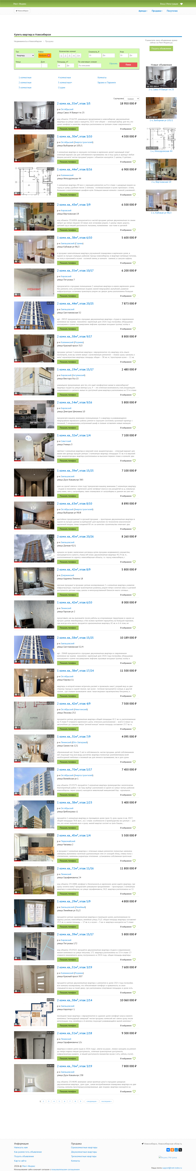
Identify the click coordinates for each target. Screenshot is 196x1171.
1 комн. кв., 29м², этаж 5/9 (74, 901)
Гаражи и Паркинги (107, 82)
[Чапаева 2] (34, 847)
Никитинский (80, 709)
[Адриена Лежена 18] (34, 581)
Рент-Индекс (28, 1166)
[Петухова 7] (34, 282)
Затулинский (78, 375)
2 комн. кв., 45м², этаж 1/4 (74, 835)
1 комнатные (25, 77)
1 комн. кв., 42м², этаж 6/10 (74, 602)
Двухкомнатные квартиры (84, 1151)
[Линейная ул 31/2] (34, 913)
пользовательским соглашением (65, 1169)
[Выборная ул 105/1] (34, 148)
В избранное (126, 129)
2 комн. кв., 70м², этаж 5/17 (74, 769)
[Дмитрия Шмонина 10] (34, 414)
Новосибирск (22, 11)
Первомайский (68, 841)
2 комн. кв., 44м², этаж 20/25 (75, 303)
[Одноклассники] (172, 1150)
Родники (79, 342)
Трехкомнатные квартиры (83, 1156)
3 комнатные (25, 87)
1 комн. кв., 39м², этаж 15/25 (75, 470)
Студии (61, 87)
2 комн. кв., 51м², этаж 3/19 (74, 967)
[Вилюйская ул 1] (34, 781)
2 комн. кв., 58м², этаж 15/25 (75, 638)
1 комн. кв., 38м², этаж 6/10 (74, 237)
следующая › (92, 1101)
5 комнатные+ (65, 82)
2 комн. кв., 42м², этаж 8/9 (74, 569)
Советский (66, 441)
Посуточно (172, 10)
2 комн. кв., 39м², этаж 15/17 (75, 934)
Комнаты (102, 77)
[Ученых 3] (34, 447)
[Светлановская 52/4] (34, 650)
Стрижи (79, 243)
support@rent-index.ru (172, 1168)
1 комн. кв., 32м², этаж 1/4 (74, 435)
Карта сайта (20, 1160)
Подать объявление (161, 48)
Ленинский (66, 608)
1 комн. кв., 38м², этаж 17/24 (75, 670)
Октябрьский (67, 109)
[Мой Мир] (176, 1150)
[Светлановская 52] (34, 315)
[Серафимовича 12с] (34, 1045)
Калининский (67, 175)
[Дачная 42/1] (34, 548)
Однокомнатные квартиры (84, 1147)
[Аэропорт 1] (34, 1012)
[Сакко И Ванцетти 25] (34, 115)
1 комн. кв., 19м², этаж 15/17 (75, 369)
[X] (180, 1150)
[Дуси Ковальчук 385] (34, 483)
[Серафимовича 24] (34, 880)
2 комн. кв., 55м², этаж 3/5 (74, 103)
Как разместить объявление (28, 1151)
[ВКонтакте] (168, 1150)
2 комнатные (25, 82)
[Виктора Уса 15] (34, 381)
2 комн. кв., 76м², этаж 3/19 (74, 1066)
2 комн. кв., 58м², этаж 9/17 (74, 336)
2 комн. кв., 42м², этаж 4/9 (74, 703)
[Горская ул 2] (34, 614)
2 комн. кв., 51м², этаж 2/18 (74, 1033)
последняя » (106, 1101)
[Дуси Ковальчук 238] (34, 1078)
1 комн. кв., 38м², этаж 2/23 (74, 802)
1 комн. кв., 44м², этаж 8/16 (74, 169)
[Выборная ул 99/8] (34, 515)
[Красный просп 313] (34, 348)
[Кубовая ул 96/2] (34, 250)
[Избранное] (181, 4)
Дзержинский (67, 575)
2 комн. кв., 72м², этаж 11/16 (75, 868)
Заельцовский (67, 243)
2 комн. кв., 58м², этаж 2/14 (74, 1000)
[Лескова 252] (34, 716)
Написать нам (21, 1147)
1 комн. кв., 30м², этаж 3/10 (74, 136)
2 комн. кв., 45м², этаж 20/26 (75, 536)
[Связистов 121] (34, 748)
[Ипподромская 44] (34, 181)
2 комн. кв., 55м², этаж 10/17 (75, 270)
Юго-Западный (79, 742)
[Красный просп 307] (34, 979)
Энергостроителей (83, 142)
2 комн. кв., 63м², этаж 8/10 (74, 503)
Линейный (80, 907)
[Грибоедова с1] (34, 814)
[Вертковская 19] (34, 217)
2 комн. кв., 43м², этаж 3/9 (74, 204)
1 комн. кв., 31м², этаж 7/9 (74, 736)
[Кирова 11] (34, 683)
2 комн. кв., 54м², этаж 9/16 (74, 402)
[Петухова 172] (34, 946)
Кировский (66, 210)
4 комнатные (64, 77)
